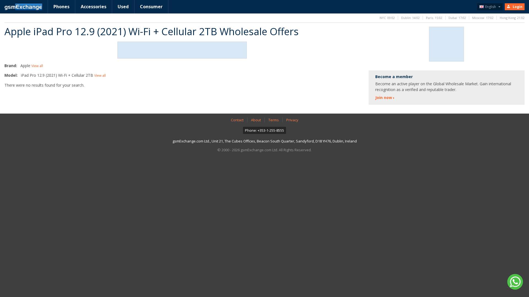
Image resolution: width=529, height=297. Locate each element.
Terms (273, 119)
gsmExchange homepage (23, 7)
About (256, 119)
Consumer (151, 7)
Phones (61, 7)
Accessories (93, 7)
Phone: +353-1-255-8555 (264, 130)
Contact (237, 119)
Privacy (292, 119)
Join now (383, 97)
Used (123, 7)
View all (37, 66)
